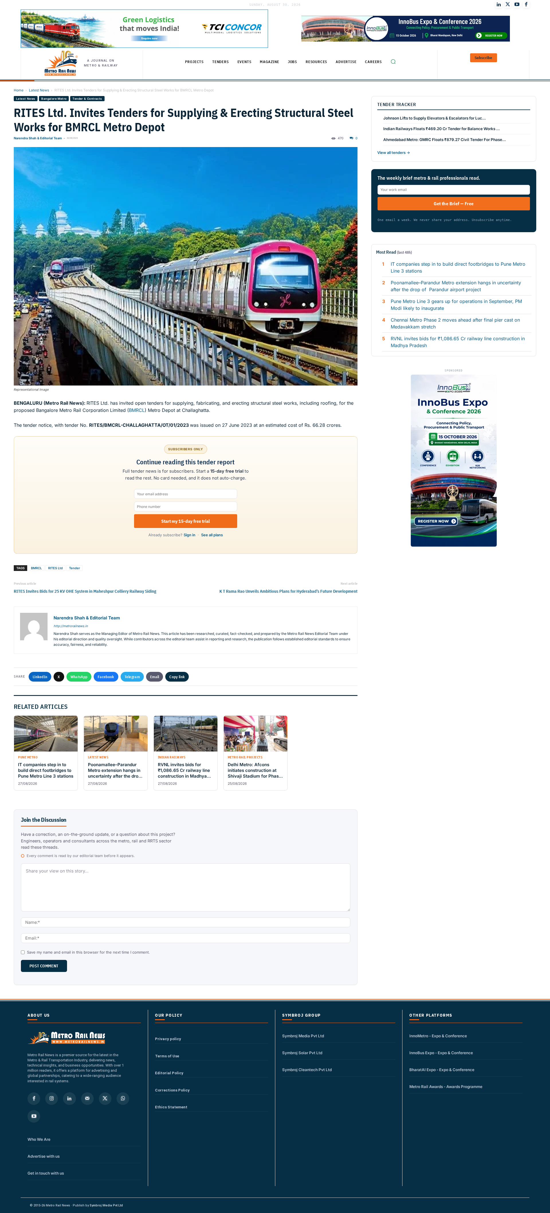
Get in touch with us (46, 1173)
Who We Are (39, 1139)
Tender (74, 568)
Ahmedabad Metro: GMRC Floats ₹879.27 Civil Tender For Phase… (444, 139)
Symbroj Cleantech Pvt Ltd (307, 1069)
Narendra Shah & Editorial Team (38, 138)
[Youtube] (517, 4)
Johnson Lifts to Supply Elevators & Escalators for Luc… (434, 118)
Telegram (132, 676)
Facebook (106, 676)
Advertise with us (44, 1156)
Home (18, 90)
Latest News (39, 90)
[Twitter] (508, 4)
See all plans (212, 535)
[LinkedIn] (499, 4)
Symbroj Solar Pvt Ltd (302, 1052)
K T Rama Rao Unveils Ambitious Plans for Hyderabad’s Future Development (288, 591)
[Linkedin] (69, 1098)
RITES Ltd (55, 568)
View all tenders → (393, 152)
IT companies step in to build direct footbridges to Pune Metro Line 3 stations (458, 267)
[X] (105, 1098)
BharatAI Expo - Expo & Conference (441, 1069)
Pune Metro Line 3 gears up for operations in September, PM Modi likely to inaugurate (456, 304)
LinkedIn (40, 676)
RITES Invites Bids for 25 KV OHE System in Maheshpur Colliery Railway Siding (85, 591)
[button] (393, 61)
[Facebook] (526, 4)
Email (154, 676)
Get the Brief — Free (454, 203)
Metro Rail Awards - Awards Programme (445, 1086)
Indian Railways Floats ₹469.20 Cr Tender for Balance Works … (441, 128)
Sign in (189, 535)
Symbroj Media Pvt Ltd (303, 1036)
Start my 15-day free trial (185, 521)
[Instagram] (51, 1098)
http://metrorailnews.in (71, 626)
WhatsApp (78, 676)
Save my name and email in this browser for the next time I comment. (88, 952)
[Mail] (87, 1098)
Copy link (177, 676)
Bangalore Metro (53, 98)
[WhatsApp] (123, 1098)
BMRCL (137, 410)
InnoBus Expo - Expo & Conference (441, 1052)
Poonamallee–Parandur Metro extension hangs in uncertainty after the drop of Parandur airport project (456, 286)
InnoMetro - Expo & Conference (438, 1036)
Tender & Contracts (87, 98)
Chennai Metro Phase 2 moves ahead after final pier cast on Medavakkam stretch (455, 323)
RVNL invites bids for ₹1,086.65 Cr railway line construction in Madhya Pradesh (458, 342)
